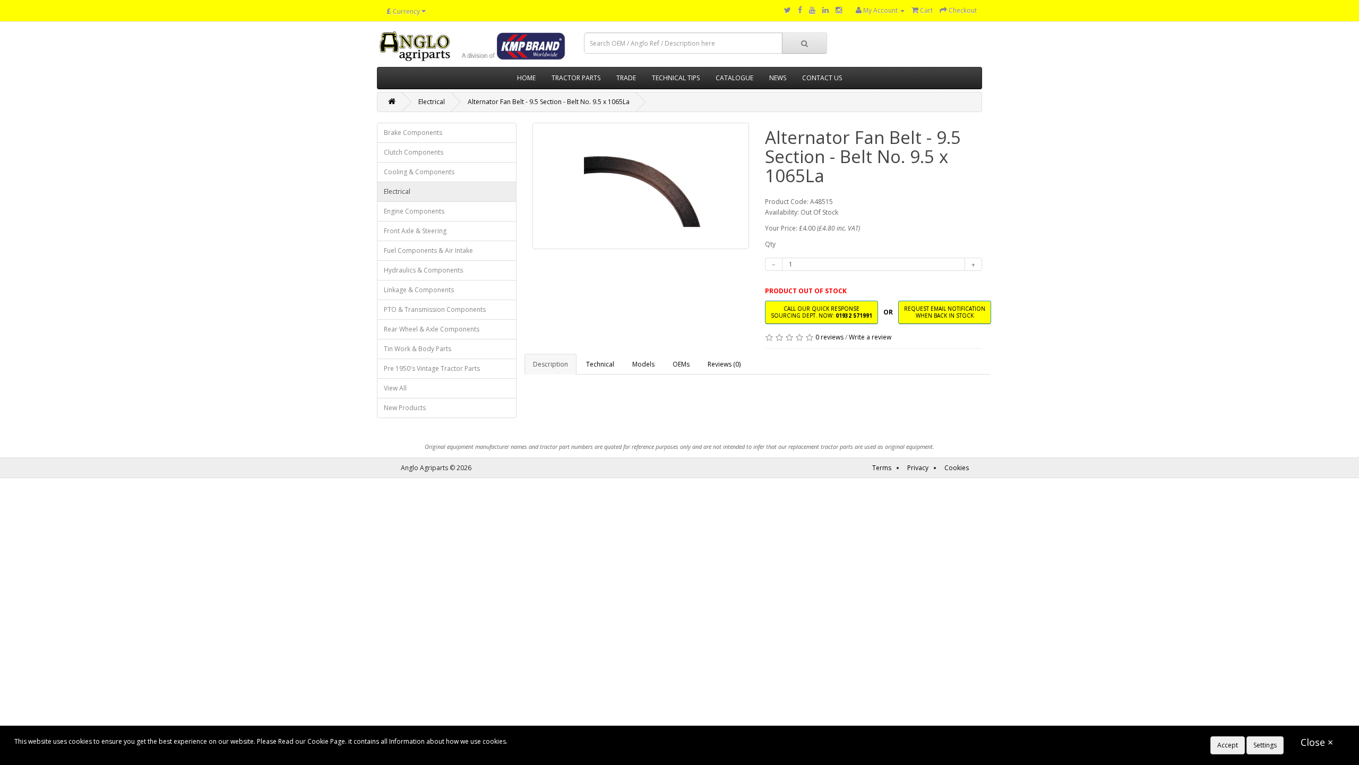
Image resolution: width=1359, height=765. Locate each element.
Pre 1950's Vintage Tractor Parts (432, 368)
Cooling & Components (419, 171)
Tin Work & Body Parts (417, 348)
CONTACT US (822, 77)
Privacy (917, 467)
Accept (1227, 745)
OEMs (681, 364)
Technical (600, 364)
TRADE (626, 77)
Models (643, 364)
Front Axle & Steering (415, 230)
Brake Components (413, 132)
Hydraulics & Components (423, 270)
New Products (405, 407)
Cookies (956, 467)
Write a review (870, 337)
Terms (881, 467)
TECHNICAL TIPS (676, 77)
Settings (1265, 745)
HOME (526, 77)
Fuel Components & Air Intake (428, 250)
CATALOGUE (734, 77)
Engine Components (414, 211)
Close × (1317, 742)
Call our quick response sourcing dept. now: (821, 312)
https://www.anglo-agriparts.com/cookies (571, 741)
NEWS (777, 77)
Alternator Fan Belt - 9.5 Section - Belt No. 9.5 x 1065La (549, 101)
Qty (770, 244)
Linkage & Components (419, 289)
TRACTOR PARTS (576, 77)
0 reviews (829, 337)
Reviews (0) (724, 364)
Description (550, 364)
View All (395, 388)
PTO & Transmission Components (435, 309)
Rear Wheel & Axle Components (431, 329)
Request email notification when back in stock (944, 312)
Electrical (431, 101)
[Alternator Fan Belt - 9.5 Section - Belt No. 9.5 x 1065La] (641, 186)
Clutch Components (413, 152)
